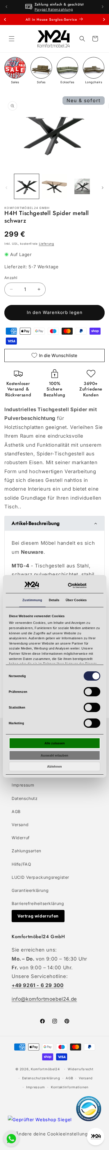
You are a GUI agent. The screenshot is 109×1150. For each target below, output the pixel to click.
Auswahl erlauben (54, 755)
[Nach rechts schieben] (102, 187)
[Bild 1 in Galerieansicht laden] (26, 186)
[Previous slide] (5, 19)
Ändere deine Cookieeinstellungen (54, 1134)
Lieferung (46, 243)
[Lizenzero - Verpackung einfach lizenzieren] (89, 1119)
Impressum (23, 784)
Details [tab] (54, 600)
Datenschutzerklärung (41, 1078)
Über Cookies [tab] (76, 600)
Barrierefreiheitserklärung (38, 903)
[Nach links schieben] (6, 187)
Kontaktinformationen (70, 1087)
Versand (20, 824)
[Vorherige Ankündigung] (6, 6)
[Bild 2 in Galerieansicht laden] (54, 186)
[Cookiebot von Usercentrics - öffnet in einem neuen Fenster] (77, 585)
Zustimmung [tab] (32, 600)
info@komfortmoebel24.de (44, 999)
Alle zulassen (54, 743)
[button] (11, 38)
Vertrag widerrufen (38, 915)
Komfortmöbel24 (45, 1069)
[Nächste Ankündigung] (102, 6)
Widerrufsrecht (81, 1069)
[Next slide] (104, 19)
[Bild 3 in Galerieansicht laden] (82, 186)
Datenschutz (25, 798)
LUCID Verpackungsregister (40, 877)
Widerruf (21, 837)
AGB (16, 811)
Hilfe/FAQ (21, 864)
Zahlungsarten (26, 850)
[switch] (92, 691)
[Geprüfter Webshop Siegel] (40, 1119)
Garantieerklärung (30, 890)
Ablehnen (54, 766)
